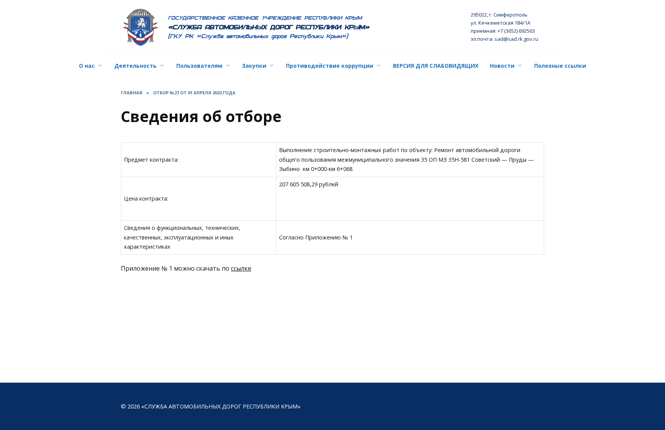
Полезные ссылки (560, 65)
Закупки (254, 65)
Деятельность (135, 65)
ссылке (241, 268)
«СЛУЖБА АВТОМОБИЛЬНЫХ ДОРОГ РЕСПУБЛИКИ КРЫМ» (268, 27)
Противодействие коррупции (329, 65)
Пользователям (199, 65)
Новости (502, 65)
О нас (87, 65)
